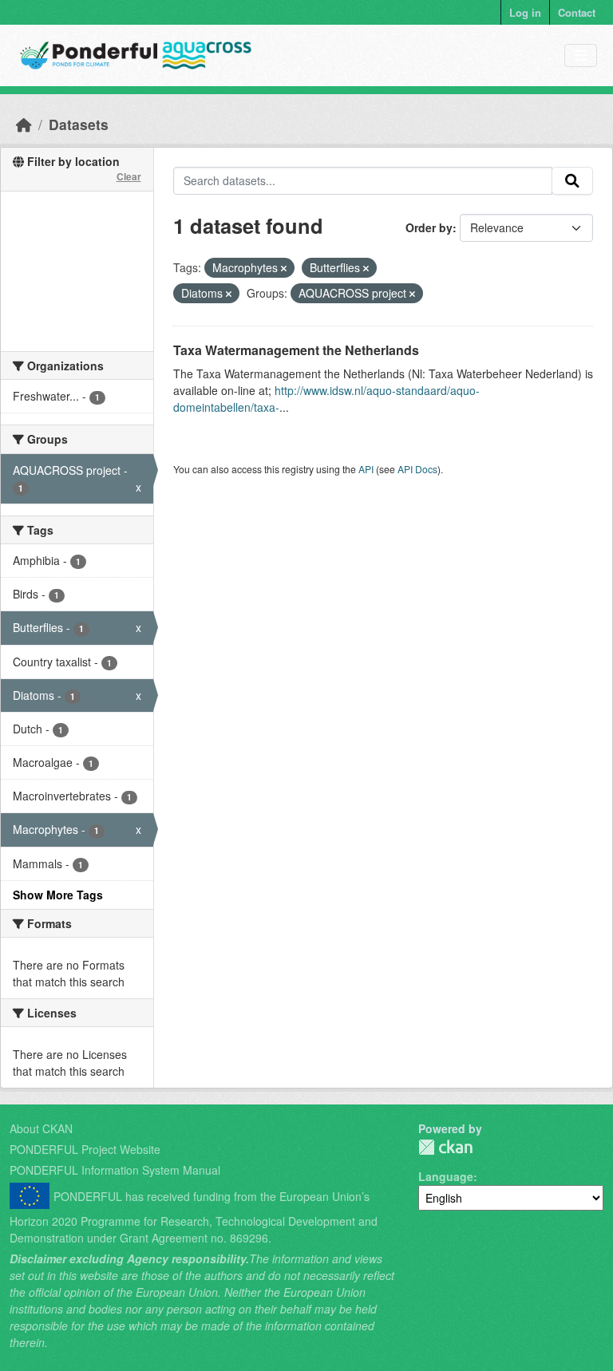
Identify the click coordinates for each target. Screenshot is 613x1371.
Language (445, 1176)
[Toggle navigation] (580, 55)
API (366, 469)
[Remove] (284, 268)
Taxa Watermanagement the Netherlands (296, 350)
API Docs (417, 469)
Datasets (79, 124)
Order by (429, 227)
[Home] (24, 124)
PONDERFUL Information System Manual (115, 1170)
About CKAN (41, 1128)
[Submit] (572, 181)
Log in (525, 12)
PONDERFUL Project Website (85, 1149)
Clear (129, 176)
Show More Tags (58, 895)
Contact (576, 12)
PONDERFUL (445, 1147)
